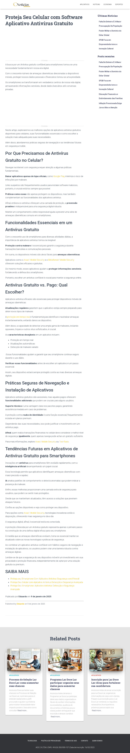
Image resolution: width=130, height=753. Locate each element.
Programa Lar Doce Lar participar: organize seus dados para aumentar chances (64, 684)
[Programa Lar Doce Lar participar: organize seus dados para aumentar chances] (65, 660)
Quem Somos (97, 741)
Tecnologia (32, 741)
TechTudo (64, 441)
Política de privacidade (51, 741)
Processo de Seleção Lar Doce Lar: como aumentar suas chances (24, 682)
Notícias (96, 4)
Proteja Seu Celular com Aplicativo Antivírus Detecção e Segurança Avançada (46, 582)
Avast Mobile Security (34, 260)
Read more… (22, 710)
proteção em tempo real (18, 317)
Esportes (119, 4)
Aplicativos (84, 4)
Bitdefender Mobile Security (61, 260)
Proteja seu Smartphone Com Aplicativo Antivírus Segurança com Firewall (44, 578)
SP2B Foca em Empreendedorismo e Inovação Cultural (108, 44)
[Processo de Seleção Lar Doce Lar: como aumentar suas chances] (24, 660)
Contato (84, 741)
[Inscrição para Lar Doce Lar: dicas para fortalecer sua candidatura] (106, 660)
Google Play (58, 176)
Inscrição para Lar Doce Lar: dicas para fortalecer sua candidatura (105, 682)
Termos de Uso (71, 741)
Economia (107, 4)
